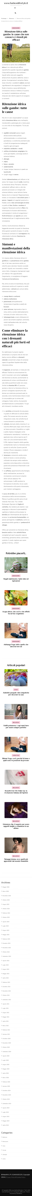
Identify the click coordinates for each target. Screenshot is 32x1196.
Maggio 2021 (6, 1017)
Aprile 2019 (6, 1125)
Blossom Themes (25, 1192)
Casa (16, 689)
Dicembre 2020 (6, 1038)
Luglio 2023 (6, 926)
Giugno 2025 (6, 904)
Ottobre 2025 (6, 900)
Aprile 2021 (6, 1021)
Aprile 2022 (6, 978)
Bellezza (16, 722)
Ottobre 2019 (6, 1099)
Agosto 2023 (6, 921)
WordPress (19, 1193)
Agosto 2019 (6, 1108)
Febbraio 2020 (6, 1082)
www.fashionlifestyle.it (16, 3)
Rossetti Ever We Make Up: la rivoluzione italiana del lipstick (16, 792)
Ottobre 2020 (6, 1047)
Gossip (4, 1150)
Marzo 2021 (6, 1025)
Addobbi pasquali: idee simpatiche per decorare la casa (16, 694)
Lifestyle (16, 755)
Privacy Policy (10, 1177)
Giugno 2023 (6, 930)
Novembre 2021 (7, 991)
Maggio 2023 (6, 934)
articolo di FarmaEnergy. (11, 279)
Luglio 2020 (6, 1060)
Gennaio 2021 (6, 1034)
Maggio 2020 (6, 1069)
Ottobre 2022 (6, 952)
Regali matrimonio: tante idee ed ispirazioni (16, 580)
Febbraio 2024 (6, 913)
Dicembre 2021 (6, 986)
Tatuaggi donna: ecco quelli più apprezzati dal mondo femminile (16, 860)
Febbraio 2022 (6, 982)
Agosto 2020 (6, 1056)
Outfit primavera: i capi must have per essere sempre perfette (16, 727)
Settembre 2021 (7, 999)
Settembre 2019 (7, 1103)
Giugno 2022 (6, 969)
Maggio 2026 (6, 887)
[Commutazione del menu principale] (15, 8)
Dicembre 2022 (6, 943)
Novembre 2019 (7, 1095)
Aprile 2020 (6, 1073)
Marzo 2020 (6, 1077)
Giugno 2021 (6, 1012)
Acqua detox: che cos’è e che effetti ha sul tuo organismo (16, 613)
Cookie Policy (20, 1177)
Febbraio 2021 (6, 1030)
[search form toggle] (15, 13)
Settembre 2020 (7, 1051)
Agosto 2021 (6, 1004)
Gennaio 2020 (6, 1086)
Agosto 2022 (6, 960)
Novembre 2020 (7, 1043)
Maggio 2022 (6, 973)
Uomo (4, 1159)
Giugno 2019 (6, 1116)
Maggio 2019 (6, 1121)
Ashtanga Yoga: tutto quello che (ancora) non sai (16, 646)
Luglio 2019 (6, 1112)
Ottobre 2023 (6, 917)
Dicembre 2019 (6, 1090)
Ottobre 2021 (6, 995)
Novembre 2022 (7, 947)
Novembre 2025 (7, 896)
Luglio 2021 (6, 1008)
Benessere (15, 28)
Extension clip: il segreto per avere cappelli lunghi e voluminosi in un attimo (16, 826)
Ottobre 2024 (6, 908)
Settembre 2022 (7, 956)
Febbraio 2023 (6, 939)
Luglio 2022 (6, 965)
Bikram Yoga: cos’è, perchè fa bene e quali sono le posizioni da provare (16, 759)
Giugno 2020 (6, 1064)
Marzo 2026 (6, 891)
